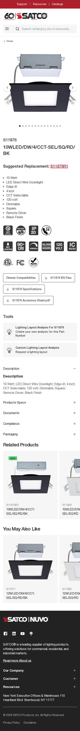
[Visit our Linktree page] (31, 633)
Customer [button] (10, 679)
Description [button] (11, 368)
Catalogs (57, 4)
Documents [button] (11, 413)
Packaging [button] (10, 434)
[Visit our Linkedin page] (14, 633)
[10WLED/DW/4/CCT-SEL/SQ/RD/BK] (30, 477)
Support (22, 4)
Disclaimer (30, 722)
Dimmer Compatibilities (21, 277)
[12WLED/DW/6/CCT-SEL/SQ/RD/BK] (30, 561)
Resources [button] (11, 687)
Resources (39, 4)
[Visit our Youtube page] (22, 633)
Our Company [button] (13, 670)
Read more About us (17, 661)
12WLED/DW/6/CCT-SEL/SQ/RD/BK (20, 595)
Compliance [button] (11, 423)
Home (10, 41)
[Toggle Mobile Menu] (7, 28)
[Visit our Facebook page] (5, 633)
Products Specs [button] (14, 402)
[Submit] (17, 28)
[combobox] (44, 29)
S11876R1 (59, 166)
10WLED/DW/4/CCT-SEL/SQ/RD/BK (20, 511)
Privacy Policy (11, 722)
